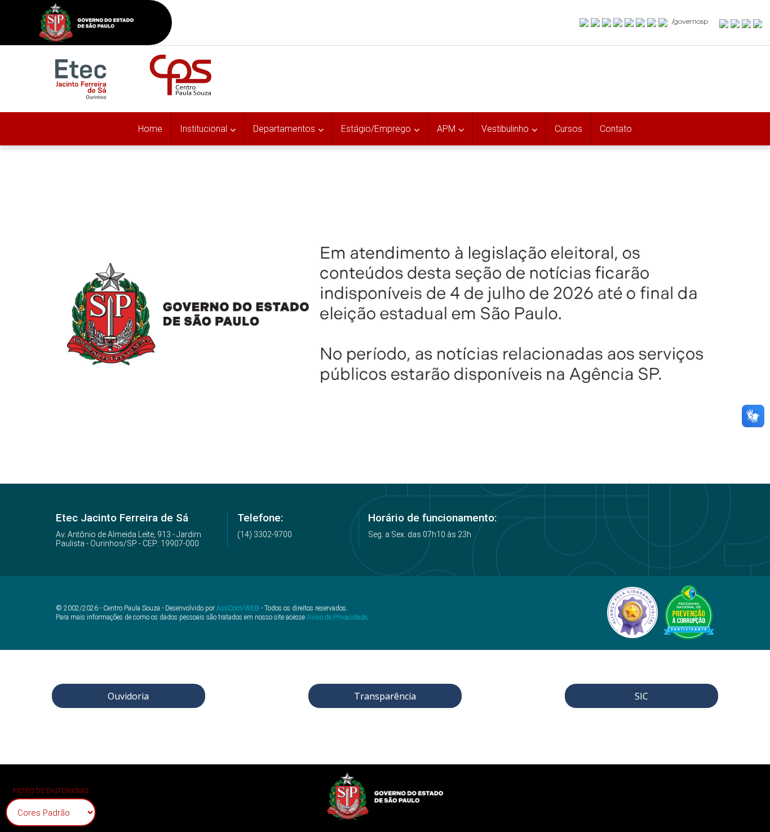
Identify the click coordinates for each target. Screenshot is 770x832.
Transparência (385, 696)
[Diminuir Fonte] (736, 23)
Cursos (568, 128)
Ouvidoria (128, 696)
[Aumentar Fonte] (724, 23)
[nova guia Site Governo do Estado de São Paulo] (86, 24)
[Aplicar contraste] (747, 23)
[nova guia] (758, 23)
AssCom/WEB (237, 608)
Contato (616, 128)
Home (150, 128)
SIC (641, 696)
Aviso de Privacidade (337, 617)
